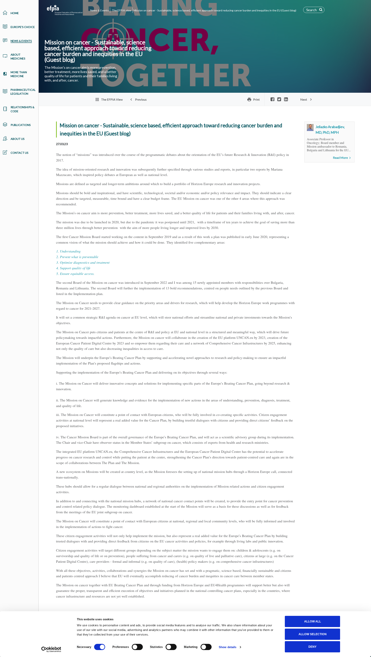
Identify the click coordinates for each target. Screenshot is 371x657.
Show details (227, 647)
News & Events (99, 10)
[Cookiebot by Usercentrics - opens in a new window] (51, 649)
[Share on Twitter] (279, 99)
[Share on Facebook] (272, 99)
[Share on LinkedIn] (286, 99)
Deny (312, 646)
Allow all (312, 621)
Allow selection (313, 634)
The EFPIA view (121, 10)
